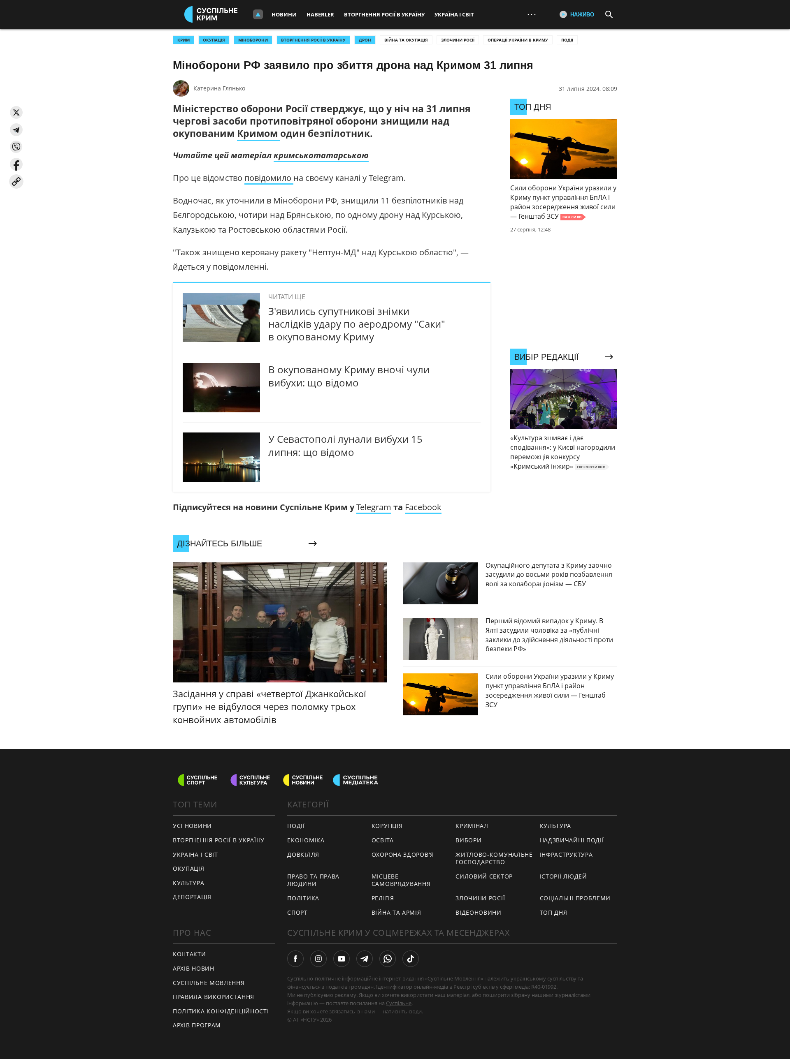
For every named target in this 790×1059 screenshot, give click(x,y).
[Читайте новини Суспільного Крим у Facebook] (295, 958)
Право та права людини (313, 880)
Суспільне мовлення (209, 983)
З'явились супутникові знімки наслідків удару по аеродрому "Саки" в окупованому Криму (356, 323)
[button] (16, 112)
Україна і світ (454, 14)
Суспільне (398, 1003)
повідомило (268, 177)
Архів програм (197, 1025)
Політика (303, 898)
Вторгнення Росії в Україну (384, 14)
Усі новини (192, 826)
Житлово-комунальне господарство (494, 858)
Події (567, 40)
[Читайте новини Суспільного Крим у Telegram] (364, 958)
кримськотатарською (321, 155)
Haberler (320, 14)
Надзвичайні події (572, 840)
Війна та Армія (396, 912)
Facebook (423, 507)
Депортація (192, 897)
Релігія (383, 898)
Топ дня (553, 912)
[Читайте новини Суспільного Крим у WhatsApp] (387, 958)
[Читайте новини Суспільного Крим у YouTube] (341, 958)
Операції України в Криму (518, 40)
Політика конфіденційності (221, 1011)
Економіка (305, 840)
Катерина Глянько (219, 88)
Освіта (383, 840)
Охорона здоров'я (403, 854)
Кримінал (471, 826)
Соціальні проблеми (575, 898)
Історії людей (563, 876)
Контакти (189, 954)
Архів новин (193, 968)
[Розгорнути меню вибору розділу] (258, 14)
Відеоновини (478, 912)
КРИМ (183, 40)
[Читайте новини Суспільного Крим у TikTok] (410, 958)
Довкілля (303, 854)
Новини (284, 14)
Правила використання (213, 997)
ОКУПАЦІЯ (214, 40)
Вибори (468, 840)
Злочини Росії (457, 40)
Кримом (258, 133)
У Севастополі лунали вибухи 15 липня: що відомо (345, 445)
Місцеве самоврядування (401, 880)
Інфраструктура (566, 854)
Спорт (297, 912)
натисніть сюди (402, 1011)
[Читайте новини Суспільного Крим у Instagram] (318, 958)
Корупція (387, 826)
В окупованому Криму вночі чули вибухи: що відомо (349, 376)
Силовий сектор (484, 876)
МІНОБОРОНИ (253, 40)
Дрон (365, 40)
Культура (188, 883)
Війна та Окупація (406, 40)
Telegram (373, 507)
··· (532, 14)
